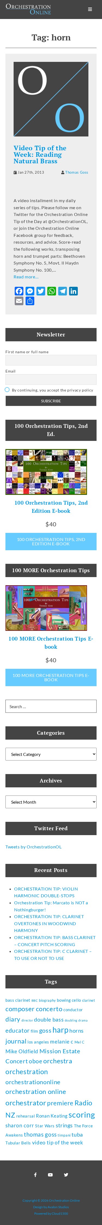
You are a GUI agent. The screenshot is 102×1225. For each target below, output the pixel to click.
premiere (60, 1103)
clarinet (88, 1000)
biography (47, 1000)
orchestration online (35, 1091)
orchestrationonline (33, 1082)
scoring (82, 1114)
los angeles (38, 1041)
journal (15, 1041)
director (27, 1020)
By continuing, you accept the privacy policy (52, 390)
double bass (49, 1019)
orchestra (57, 1061)
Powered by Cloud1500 (51, 1213)
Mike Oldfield (21, 1051)
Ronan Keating (51, 1116)
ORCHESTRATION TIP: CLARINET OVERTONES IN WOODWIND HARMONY (49, 923)
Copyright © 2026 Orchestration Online (51, 1200)
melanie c (61, 1042)
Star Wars (45, 1125)
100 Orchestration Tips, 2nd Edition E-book (51, 541)
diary (12, 1019)
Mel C (80, 1042)
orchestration (26, 1071)
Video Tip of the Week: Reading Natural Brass (40, 154)
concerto (49, 1009)
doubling (71, 1020)
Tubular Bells (18, 1142)
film (34, 1031)
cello (76, 1000)
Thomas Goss (76, 172)
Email (10, 371)
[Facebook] (35, 1175)
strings (64, 1125)
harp (60, 1029)
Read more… (26, 276)
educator (17, 1030)
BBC (35, 1000)
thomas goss (40, 1134)
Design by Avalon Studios (51, 1207)
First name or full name (26, 351)
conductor (73, 1009)
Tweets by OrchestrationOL (33, 846)
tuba (77, 1134)
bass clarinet (17, 1000)
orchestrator (25, 1102)
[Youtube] (50, 1175)
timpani (64, 1135)
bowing (64, 1000)
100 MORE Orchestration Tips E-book (51, 677)
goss (45, 1030)
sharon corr (19, 1125)
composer (20, 1009)
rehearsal (25, 1115)
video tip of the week (57, 1143)
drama (83, 1020)
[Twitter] (66, 1175)
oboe (35, 1061)
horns (76, 1030)
